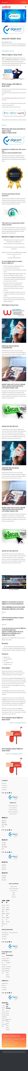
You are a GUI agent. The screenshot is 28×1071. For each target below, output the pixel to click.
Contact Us (4, 785)
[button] (13, 797)
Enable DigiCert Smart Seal (8, 51)
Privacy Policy (13, 890)
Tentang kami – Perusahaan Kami (9, 932)
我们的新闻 (4, 824)
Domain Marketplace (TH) (5, 1020)
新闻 (3, 921)
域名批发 (4, 865)
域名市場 (4, 880)
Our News (4, 787)
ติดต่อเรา (4, 985)
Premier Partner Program (4, 967)
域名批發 (4, 875)
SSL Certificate (13, 807)
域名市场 (4, 869)
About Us (4, 783)
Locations (4, 789)
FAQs (13, 892)
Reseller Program (13, 809)
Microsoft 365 (12, 814)
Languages (23, 2)
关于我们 (4, 842)
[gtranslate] (5, 2)
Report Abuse (13, 886)
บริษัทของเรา (5, 983)
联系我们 (4, 844)
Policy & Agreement (13, 888)
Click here (4, 125)
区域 (3, 826)
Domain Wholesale (12, 805)
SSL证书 (4, 867)
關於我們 (4, 820)
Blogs (13, 894)
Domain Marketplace (13, 811)
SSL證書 (4, 877)
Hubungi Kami (5, 934)
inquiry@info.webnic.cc (21, 722)
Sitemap (14, 896)
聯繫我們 (4, 822)
